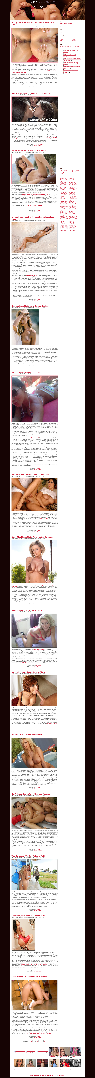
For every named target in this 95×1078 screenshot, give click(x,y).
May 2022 (62, 210)
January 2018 (72, 205)
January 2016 (72, 227)
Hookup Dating (63, 170)
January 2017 (72, 213)
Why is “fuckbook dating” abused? (26, 372)
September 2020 (64, 228)
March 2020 (72, 182)
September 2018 (73, 198)
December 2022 (64, 203)
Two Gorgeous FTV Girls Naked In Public (29, 856)
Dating (61, 39)
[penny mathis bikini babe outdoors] (34, 582)
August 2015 (72, 230)
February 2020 (72, 183)
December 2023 (64, 191)
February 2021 (63, 225)
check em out (44, 518)
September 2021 (64, 218)
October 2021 (63, 217)
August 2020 (63, 230)
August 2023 (63, 194)
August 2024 (63, 187)
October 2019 (72, 187)
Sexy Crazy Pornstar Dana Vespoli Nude (28, 916)
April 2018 (71, 202)
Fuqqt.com (62, 31)
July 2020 (71, 178)
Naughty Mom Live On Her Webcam (27, 610)
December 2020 (64, 226)
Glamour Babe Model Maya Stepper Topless (30, 306)
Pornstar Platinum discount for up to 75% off (24, 721)
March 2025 (63, 182)
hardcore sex (61, 1075)
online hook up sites (32, 275)
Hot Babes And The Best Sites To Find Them (30, 475)
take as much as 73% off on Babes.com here (35, 194)
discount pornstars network (34, 205)
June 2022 (62, 208)
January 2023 (63, 202)
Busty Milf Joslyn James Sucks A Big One (29, 672)
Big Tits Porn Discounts (65, 46)
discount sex (45, 1075)
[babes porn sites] (35, 511)
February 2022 (63, 213)
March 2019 (72, 192)
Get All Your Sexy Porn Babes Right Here (29, 151)
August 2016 (72, 220)
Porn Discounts (75, 37)
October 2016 (72, 217)
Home (61, 23)
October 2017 (72, 207)
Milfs (38, 728)
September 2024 (64, 186)
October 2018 (72, 197)
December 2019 (73, 184)
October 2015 (72, 228)
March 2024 (63, 189)
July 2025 (62, 181)
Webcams (40, 144)
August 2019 (72, 189)
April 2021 (62, 223)
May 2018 (71, 201)
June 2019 (71, 191)
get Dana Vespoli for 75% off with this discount (34, 964)
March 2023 (63, 200)
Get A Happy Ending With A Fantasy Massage (31, 794)
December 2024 (64, 183)
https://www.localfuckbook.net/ (30, 437)
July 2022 (62, 207)
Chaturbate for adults (39, 649)
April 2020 (71, 181)
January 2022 (63, 215)
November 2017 (73, 206)
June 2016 (71, 222)
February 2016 (72, 226)
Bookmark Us (68, 23)
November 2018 (73, 196)
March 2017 (72, 211)
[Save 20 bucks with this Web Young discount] (47, 20)
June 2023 (62, 197)
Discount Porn (37, 1075)
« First (30, 1041)
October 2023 (63, 192)
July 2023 (62, 196)
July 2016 (71, 221)
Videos (73, 39)
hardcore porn (53, 1075)
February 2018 (72, 203)
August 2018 (72, 200)
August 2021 (63, 220)
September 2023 (64, 193)
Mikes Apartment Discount (64, 172)
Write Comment (38, 88)
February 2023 (63, 201)
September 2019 (73, 188)
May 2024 (62, 188)
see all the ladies (24, 662)
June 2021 (62, 222)
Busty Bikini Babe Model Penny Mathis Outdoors (32, 537)
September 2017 (73, 208)
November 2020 (64, 227)
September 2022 (64, 206)
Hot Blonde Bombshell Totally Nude (27, 734)
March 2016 (72, 225)
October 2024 (63, 184)
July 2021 (62, 221)
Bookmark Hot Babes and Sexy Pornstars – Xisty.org (34, 26)
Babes (38, 86)
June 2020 (71, 179)
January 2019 (72, 193)
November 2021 (64, 216)
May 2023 (62, 198)
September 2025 (64, 179)
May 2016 (71, 223)
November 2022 (64, 205)
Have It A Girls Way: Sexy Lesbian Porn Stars (31, 93)
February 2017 (72, 212)
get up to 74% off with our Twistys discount (39, 1033)
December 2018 (73, 194)
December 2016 (73, 215)
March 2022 (63, 212)
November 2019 (73, 186)
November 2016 (73, 216)
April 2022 (62, 211)
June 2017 (71, 210)
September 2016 (73, 218)
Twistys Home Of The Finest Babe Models (29, 976)
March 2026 (63, 178)
